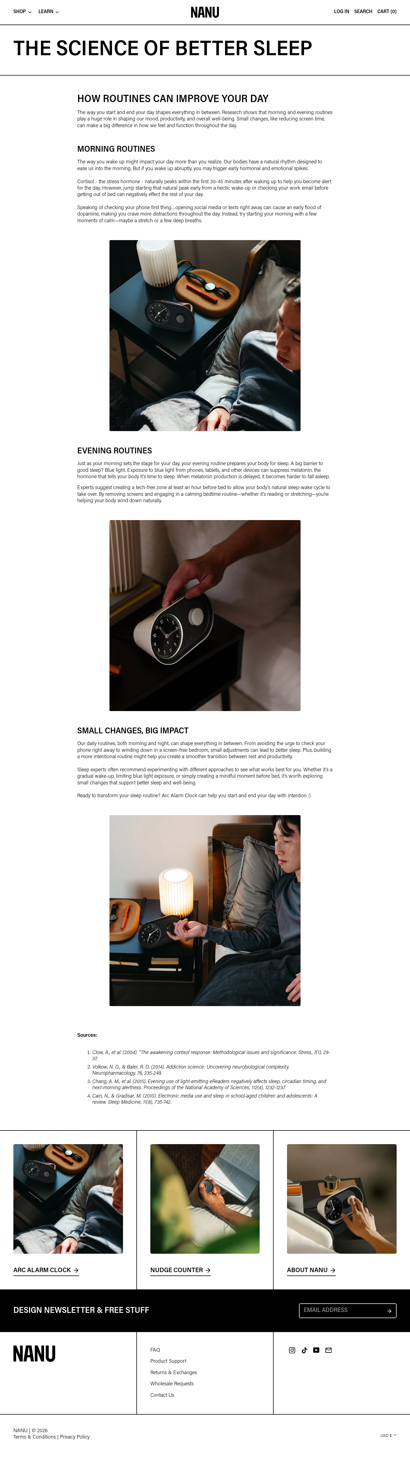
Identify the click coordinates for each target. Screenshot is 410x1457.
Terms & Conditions (34, 1437)
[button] (387, 12)
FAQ (155, 1350)
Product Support (168, 1361)
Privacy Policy (75, 1437)
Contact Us (162, 1395)
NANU (20, 1431)
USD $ (386, 1436)
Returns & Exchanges (173, 1373)
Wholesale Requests (172, 1384)
